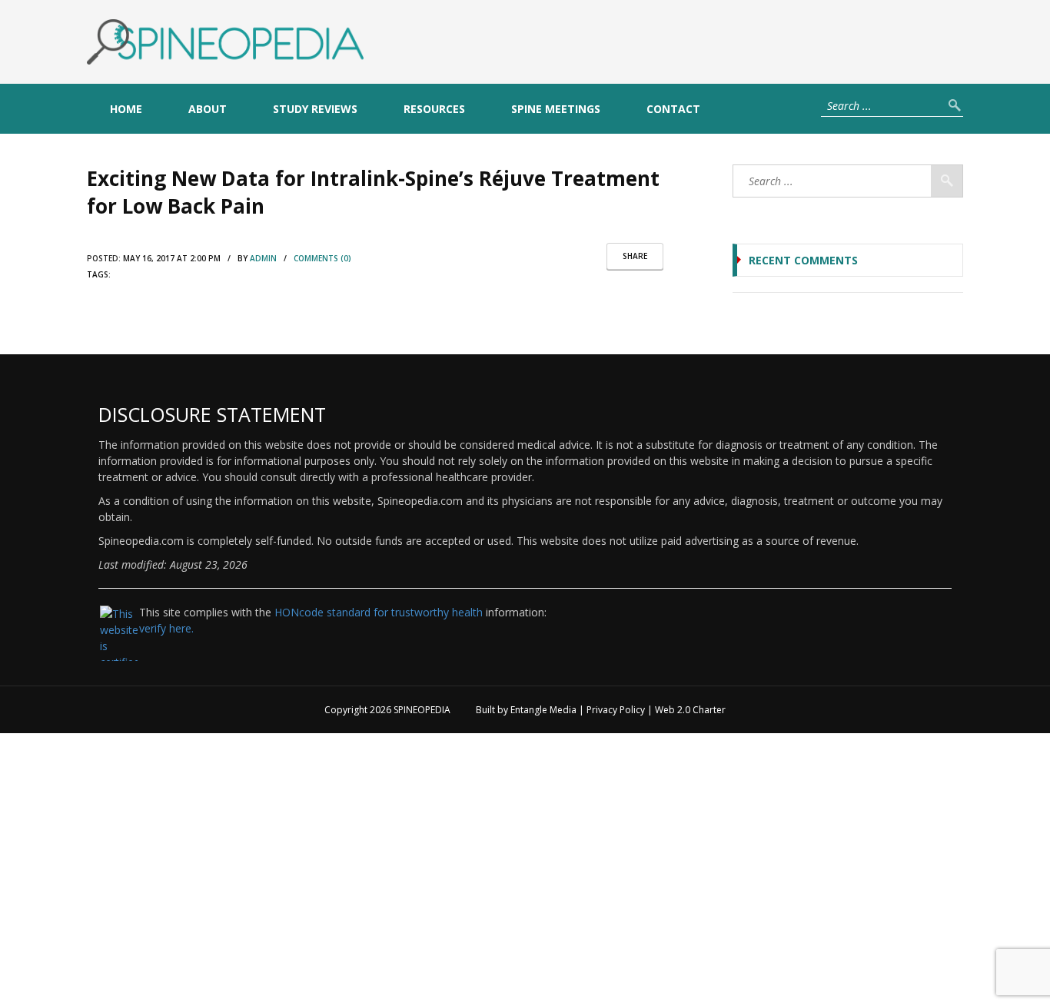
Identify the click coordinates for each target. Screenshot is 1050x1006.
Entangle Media (543, 709)
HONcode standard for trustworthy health (378, 612)
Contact (673, 108)
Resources (434, 108)
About (207, 108)
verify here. (166, 628)
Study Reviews (315, 108)
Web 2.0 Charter (690, 709)
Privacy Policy (615, 709)
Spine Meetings (555, 108)
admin (263, 258)
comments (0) (322, 258)
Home (126, 108)
